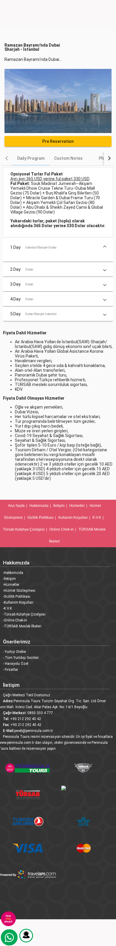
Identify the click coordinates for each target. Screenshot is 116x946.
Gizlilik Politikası (40, 517)
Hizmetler (77, 506)
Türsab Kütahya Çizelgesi (24, 529)
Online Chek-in (61, 529)
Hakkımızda (38, 506)
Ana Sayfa (16, 506)
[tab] (31, 158)
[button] (58, 247)
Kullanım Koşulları (73, 517)
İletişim (59, 506)
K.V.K (97, 517)
